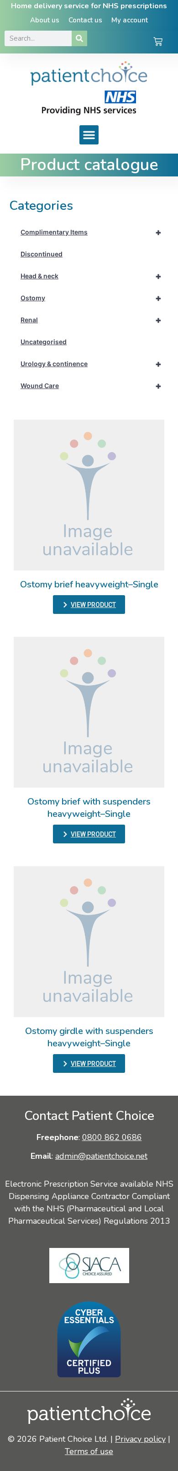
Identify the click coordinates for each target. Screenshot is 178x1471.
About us (44, 20)
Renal (91, 319)
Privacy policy (140, 1439)
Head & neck (91, 276)
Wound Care (91, 385)
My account (129, 20)
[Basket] (157, 42)
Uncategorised (44, 342)
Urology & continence (91, 363)
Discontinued (42, 254)
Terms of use (89, 1451)
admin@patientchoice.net (101, 1156)
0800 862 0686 (112, 1137)
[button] (89, 134)
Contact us (85, 20)
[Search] (79, 38)
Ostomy (91, 298)
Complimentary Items (91, 232)
